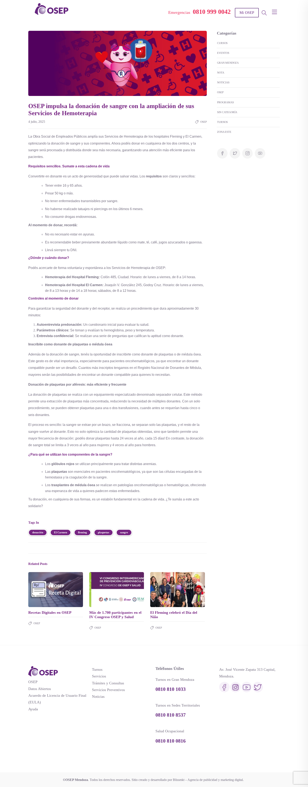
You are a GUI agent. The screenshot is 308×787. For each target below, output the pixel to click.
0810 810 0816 (170, 741)
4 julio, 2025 (36, 121)
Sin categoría (227, 112)
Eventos (223, 52)
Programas (225, 102)
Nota (220, 72)
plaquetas (103, 532)
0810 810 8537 (170, 715)
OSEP (203, 121)
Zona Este (224, 131)
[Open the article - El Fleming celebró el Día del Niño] (164, 589)
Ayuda (33, 709)
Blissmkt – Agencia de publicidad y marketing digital (208, 780)
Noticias (223, 82)
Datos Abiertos (39, 689)
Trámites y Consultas (108, 683)
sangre (124, 532)
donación (37, 532)
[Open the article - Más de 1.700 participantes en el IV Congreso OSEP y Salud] (103, 589)
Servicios (99, 676)
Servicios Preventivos (108, 690)
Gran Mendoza (228, 62)
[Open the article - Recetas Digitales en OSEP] (42, 589)
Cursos (222, 43)
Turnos (222, 122)
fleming (82, 532)
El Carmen (60, 532)
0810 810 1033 (170, 689)
